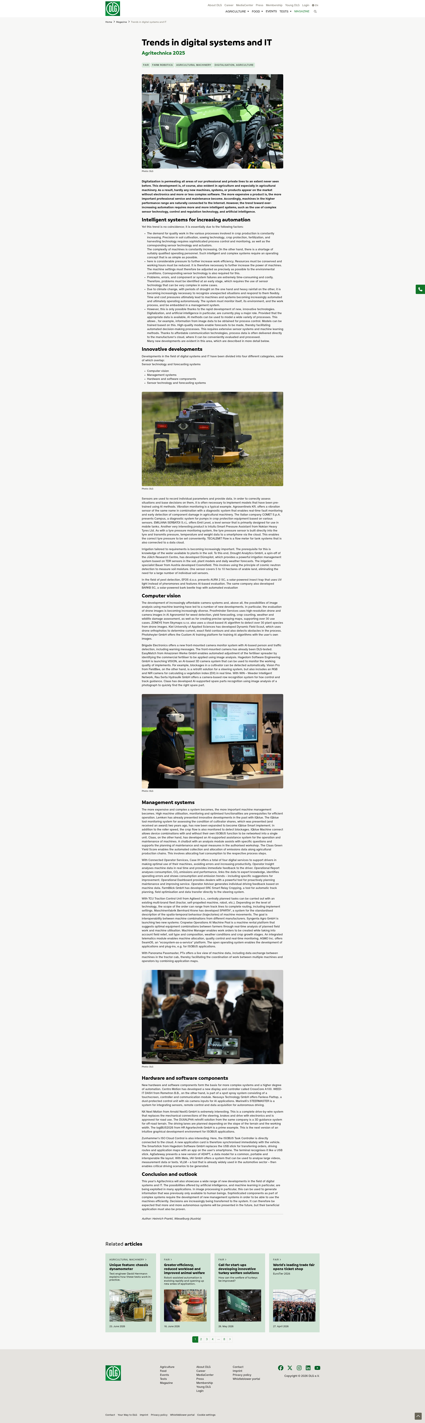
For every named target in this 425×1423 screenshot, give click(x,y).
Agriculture (235, 11)
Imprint (144, 1415)
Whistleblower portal (182, 1415)
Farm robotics (162, 65)
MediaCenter (244, 5)
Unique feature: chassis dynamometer (128, 1267)
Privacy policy (159, 1415)
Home (108, 21)
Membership (274, 5)
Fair (146, 65)
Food (256, 11)
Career (228, 5)
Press (259, 5)
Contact (110, 1415)
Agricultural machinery (193, 65)
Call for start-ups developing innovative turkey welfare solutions (238, 1269)
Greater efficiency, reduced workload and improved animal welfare (184, 1269)
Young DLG (292, 5)
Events (271, 11)
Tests (284, 11)
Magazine (301, 11)
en (316, 5)
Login (305, 5)
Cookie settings (206, 1415)
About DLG (215, 5)
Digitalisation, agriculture (234, 65)
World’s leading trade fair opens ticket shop (293, 1267)
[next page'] (230, 1339)
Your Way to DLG (127, 1415)
